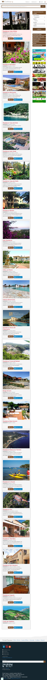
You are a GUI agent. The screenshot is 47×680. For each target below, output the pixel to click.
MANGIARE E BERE (37, 34)
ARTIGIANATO (36, 41)
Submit (45, 662)
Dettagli (11, 38)
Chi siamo (5, 651)
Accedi (41, 1)
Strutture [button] (27, 1)
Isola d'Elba (24, 640)
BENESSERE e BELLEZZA (38, 36)
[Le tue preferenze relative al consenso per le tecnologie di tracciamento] (2, 679)
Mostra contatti (18, 38)
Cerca (42, 6)
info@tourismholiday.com (7, 657)
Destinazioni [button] (34, 1)
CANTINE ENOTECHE (37, 45)
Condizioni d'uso (7, 650)
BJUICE (7, 668)
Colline (37, 640)
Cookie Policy (6, 652)
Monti (43, 640)
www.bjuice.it (4, 678)
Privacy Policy (6, 654)
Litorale (31, 640)
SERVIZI (34, 43)
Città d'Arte (16, 640)
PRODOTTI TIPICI (36, 38)
